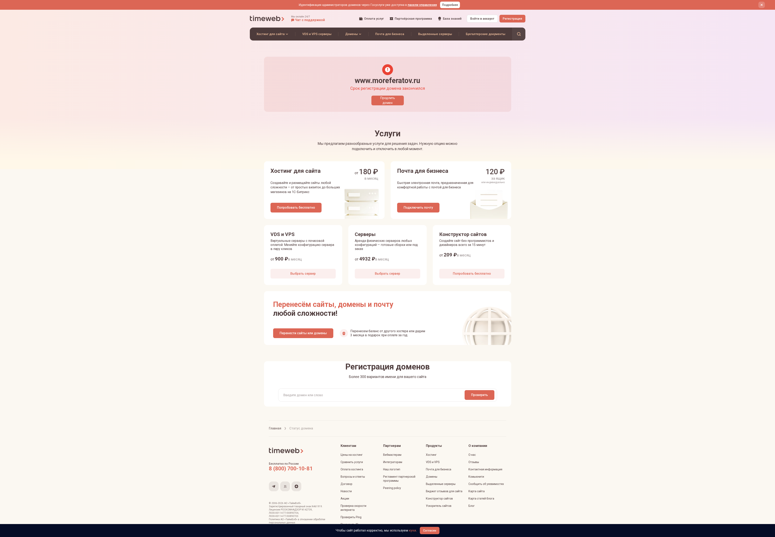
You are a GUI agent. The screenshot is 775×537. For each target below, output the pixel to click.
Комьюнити (476, 476)
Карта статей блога (481, 498)
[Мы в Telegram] (274, 486)
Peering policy (392, 488)
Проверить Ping (351, 517)
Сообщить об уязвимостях (486, 484)
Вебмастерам (392, 454)
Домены (431, 476)
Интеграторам (392, 462)
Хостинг (431, 454)
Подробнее (450, 4)
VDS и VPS (433, 462)
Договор (346, 484)
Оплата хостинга (352, 469)
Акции (345, 498)
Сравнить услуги (352, 462)
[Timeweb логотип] (267, 19)
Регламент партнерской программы (399, 478)
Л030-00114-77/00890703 (283, 516)
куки (412, 530)
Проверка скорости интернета (353, 507)
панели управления (422, 5)
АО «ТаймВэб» (292, 503)
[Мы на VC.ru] (285, 486)
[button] (308, 18)
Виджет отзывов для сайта (444, 491)
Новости (346, 491)
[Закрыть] (761, 5)
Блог (471, 505)
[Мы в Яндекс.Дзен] (296, 486)
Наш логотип (391, 469)
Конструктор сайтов (439, 498)
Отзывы (473, 462)
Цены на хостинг (352, 454)
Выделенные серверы (440, 484)
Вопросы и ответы (353, 476)
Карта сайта (476, 491)
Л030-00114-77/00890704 (283, 512)
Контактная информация (485, 469)
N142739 (307, 509)
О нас (472, 454)
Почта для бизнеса (438, 469)
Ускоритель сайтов (438, 505)
